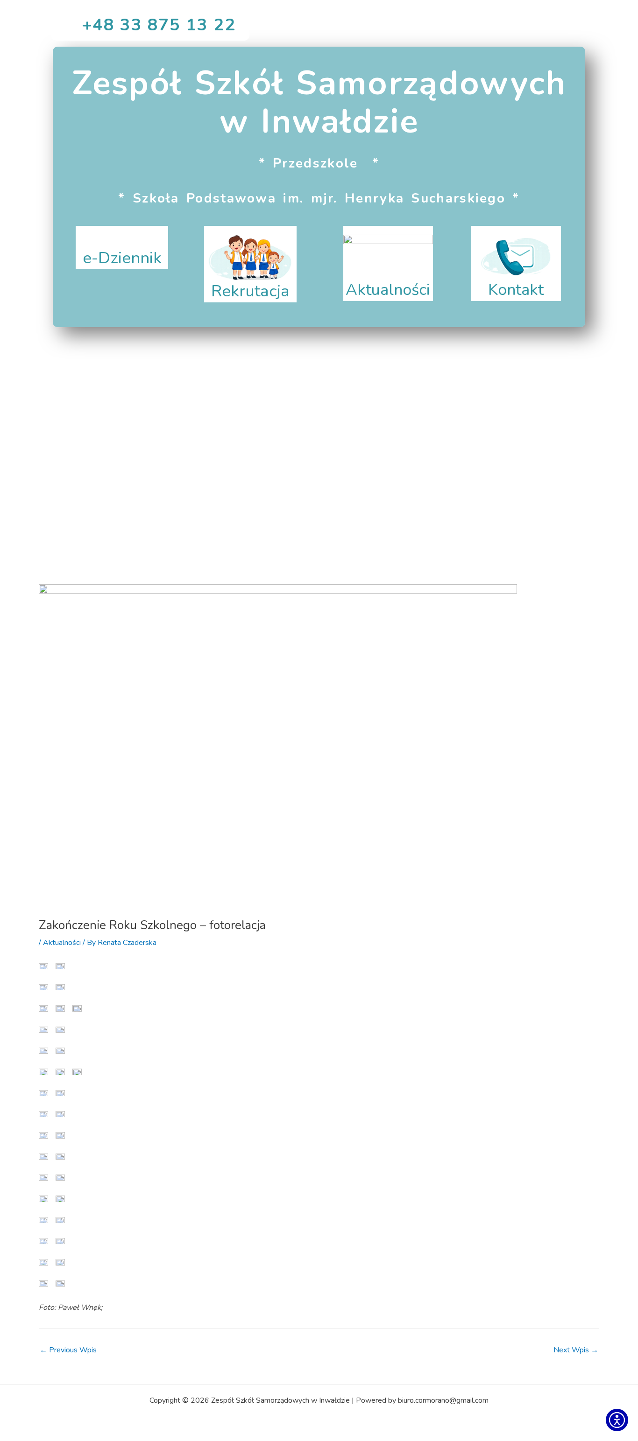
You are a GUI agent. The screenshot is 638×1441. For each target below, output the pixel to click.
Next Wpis (575, 1350)
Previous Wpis (68, 1350)
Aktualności (62, 942)
